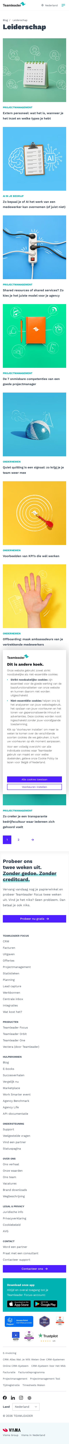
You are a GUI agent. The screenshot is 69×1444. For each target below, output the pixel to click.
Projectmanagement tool (45, 1378)
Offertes (8, 960)
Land (6, 1406)
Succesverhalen (13, 1075)
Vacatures (9, 1183)
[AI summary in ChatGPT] (29, 1398)
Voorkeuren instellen (34, 786)
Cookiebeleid (12, 1224)
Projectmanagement (17, 967)
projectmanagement (15, 1378)
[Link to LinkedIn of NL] (13, 1398)
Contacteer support (16, 1259)
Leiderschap (20, 20)
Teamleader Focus (15, 1027)
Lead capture (12, 986)
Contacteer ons (32, 1268)
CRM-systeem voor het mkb (48, 1365)
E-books (8, 1068)
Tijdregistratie (11, 1385)
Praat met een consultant (20, 1253)
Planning (9, 979)
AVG (5, 1231)
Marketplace (11, 1088)
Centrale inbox (13, 999)
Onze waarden (13, 1170)
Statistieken (11, 973)
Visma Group (10, 1435)
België (24, 762)
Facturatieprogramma (31, 1372)
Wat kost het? (12, 1012)
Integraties (10, 1005)
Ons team (9, 1177)
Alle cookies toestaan (34, 779)
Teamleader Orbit (15, 1034)
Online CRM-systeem (15, 1365)
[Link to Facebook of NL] (5, 1398)
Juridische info (13, 1212)
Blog (5, 20)
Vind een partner (14, 1142)
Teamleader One (14, 1040)
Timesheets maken (33, 1385)
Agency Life (11, 1107)
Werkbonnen (11, 992)
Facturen (9, 947)
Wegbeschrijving (14, 1196)
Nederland (38, 762)
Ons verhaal (11, 1164)
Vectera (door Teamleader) (21, 1046)
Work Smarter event (17, 1094)
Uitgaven (9, 954)
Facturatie (9, 1372)
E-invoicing (9, 1353)
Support (8, 1129)
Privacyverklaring (14, 1218)
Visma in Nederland (33, 1435)
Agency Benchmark (16, 1101)
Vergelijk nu (11, 1081)
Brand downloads (15, 1190)
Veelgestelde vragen (16, 1135)
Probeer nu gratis (32, 918)
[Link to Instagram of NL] (21, 1398)
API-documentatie (15, 1113)
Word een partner (15, 1247)
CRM (6, 941)
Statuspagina (12, 1148)
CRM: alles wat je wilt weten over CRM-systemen (34, 1359)
